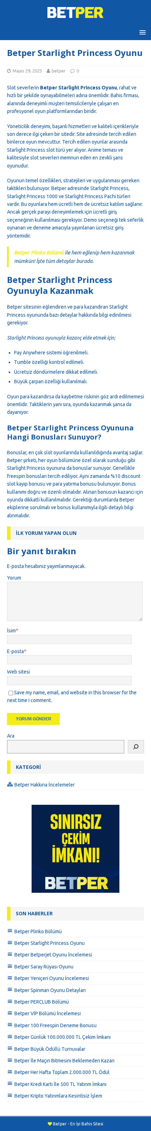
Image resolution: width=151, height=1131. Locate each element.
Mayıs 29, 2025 (27, 70)
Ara (10, 736)
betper (59, 70)
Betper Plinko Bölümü (39, 252)
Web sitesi (18, 672)
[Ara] (136, 746)
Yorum (14, 578)
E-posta (15, 651)
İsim (11, 630)
